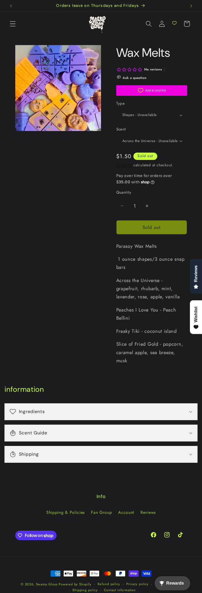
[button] (12, 24)
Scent (121, 129)
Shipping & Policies (65, 512)
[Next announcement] (191, 6)
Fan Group (101, 512)
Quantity (124, 192)
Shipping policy (85, 589)
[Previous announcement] (11, 6)
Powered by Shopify (75, 584)
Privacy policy (137, 583)
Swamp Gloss (47, 584)
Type (120, 103)
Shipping (124, 165)
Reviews (148, 512)
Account (126, 512)
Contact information (120, 589)
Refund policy (109, 583)
